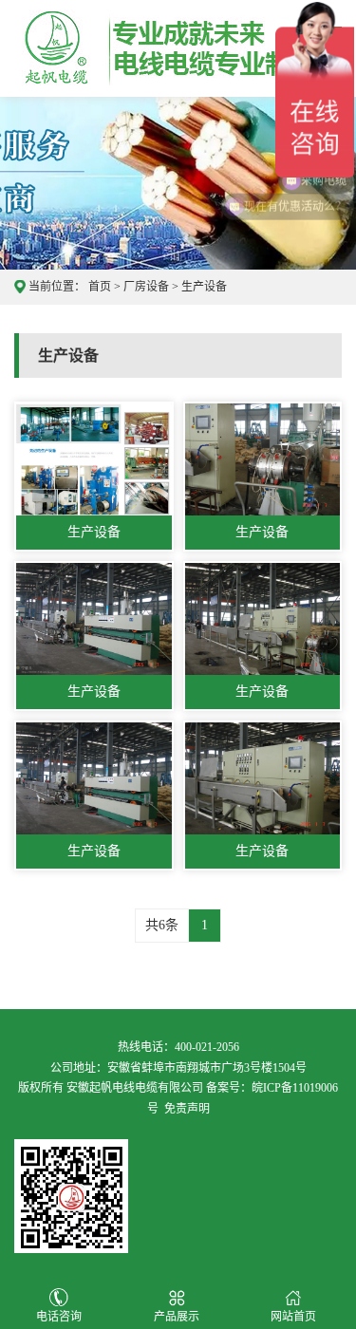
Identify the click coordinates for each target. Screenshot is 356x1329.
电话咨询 (59, 1316)
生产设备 (204, 286)
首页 (99, 286)
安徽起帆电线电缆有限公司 (135, 1088)
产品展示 (176, 1316)
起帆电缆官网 (129, 48)
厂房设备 (146, 286)
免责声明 (187, 1108)
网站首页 (293, 1316)
